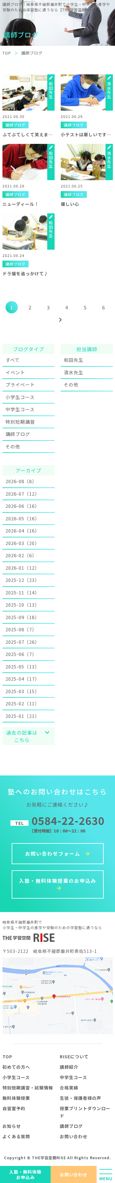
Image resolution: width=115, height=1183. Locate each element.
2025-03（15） (23, 691)
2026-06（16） (23, 506)
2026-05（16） (23, 518)
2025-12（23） (23, 580)
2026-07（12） (23, 493)
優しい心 (70, 204)
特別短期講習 (20, 422)
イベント (15, 372)
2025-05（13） (23, 666)
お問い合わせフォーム (53, 853)
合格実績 (69, 1088)
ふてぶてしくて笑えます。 (29, 134)
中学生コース (20, 409)
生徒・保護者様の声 (80, 1098)
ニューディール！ (20, 204)
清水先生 (73, 372)
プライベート (20, 384)
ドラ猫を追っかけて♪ (25, 273)
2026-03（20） (23, 543)
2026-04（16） (23, 530)
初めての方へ (16, 1067)
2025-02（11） (23, 703)
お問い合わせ (73, 1174)
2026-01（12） (23, 568)
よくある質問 (16, 1136)
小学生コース (20, 397)
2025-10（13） (23, 604)
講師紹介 (69, 1067)
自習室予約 (13, 1108)
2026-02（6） (21, 555)
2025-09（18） (23, 617)
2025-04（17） (23, 678)
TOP (7, 1056)
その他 (13, 446)
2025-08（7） (21, 629)
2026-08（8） (21, 481)
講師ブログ (18, 434)
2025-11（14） (23, 592)
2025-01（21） (23, 716)
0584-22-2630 (60, 820)
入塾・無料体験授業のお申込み (57, 880)
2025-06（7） (21, 654)
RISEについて (74, 1056)
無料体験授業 (16, 1098)
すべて (13, 360)
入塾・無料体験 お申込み (25, 1174)
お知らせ (11, 1126)
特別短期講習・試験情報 (27, 1088)
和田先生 (73, 360)
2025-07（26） (23, 642)
